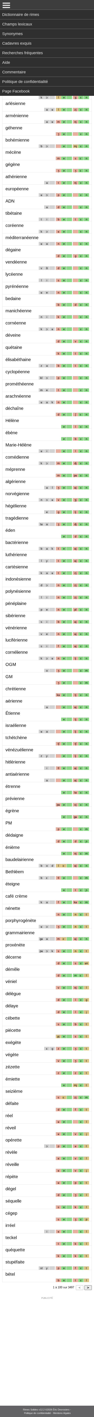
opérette (13, 1140)
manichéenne (18, 310)
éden (10, 530)
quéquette (15, 1249)
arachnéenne (18, 396)
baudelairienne (19, 859)
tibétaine (13, 213)
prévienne (14, 798)
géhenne (13, 127)
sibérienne (15, 615)
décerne (13, 957)
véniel (11, 981)
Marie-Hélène (18, 444)
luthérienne (16, 554)
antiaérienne (17, 774)
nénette (12, 908)
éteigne (12, 884)
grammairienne (20, 932)
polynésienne (18, 591)
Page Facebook (16, 91)
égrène (12, 810)
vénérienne (16, 627)
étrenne (12, 786)
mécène (13, 152)
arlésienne (15, 103)
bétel (10, 1274)
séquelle (13, 1201)
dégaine (13, 249)
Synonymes (12, 34)
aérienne (13, 701)
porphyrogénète (20, 920)
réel (9, 1115)
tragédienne (16, 518)
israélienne (15, 725)
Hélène (12, 420)
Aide (6, 62)
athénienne (16, 176)
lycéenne (14, 274)
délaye (11, 1005)
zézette (12, 1066)
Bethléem (14, 871)
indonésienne (18, 579)
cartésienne (16, 566)
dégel (10, 1188)
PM (8, 823)
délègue (13, 993)
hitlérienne (15, 762)
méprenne (15, 469)
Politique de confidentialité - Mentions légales (47, 1413)
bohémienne (17, 140)
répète (11, 1176)
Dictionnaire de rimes (20, 14)
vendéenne (16, 262)
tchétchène (16, 737)
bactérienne (16, 542)
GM (9, 676)
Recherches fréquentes (22, 53)
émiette (12, 1079)
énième (12, 847)
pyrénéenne (16, 286)
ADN (9, 201)
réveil (10, 1127)
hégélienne (15, 505)
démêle (12, 969)
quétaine (13, 347)
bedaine (13, 298)
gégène (12, 164)
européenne (17, 188)
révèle (11, 1152)
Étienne (12, 713)
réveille (12, 1164)
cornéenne (15, 323)
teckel (11, 1237)
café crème (16, 896)
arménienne (16, 115)
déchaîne (14, 408)
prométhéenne (19, 384)
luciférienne (16, 640)
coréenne (14, 225)
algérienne (15, 481)
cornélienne (16, 652)
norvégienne (17, 493)
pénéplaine (15, 603)
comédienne (17, 457)
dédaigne (14, 835)
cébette (12, 1018)
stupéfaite (14, 1262)
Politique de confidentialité (25, 81)
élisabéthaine (18, 359)
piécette (13, 1030)
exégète (13, 1042)
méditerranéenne (21, 237)
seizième (14, 1091)
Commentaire (14, 72)
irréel (10, 1225)
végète (12, 1054)
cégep (11, 1213)
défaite (12, 1103)
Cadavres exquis (16, 43)
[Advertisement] (47, 1348)
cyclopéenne (17, 371)
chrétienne (15, 688)
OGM (10, 664)
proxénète (15, 944)
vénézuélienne (19, 749)
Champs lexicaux (17, 24)
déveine (13, 335)
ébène (11, 432)
